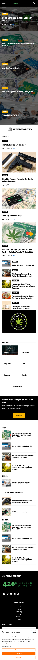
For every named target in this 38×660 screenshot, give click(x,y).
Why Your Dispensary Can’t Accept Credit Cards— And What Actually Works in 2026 (17, 251)
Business (15, 270)
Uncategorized (17, 386)
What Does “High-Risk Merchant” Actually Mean (17, 92)
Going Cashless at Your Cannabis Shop (17, 19)
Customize (18, 650)
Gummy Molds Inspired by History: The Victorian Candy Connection (23, 297)
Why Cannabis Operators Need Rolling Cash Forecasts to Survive (22, 275)
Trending (24, 375)
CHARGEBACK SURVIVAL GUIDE (12, 115)
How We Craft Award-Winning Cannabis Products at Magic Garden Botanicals (23, 286)
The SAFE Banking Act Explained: (14, 145)
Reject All (18, 657)
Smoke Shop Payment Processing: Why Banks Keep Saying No (18, 44)
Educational (16, 280)
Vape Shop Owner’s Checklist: (11, 68)
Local (23, 364)
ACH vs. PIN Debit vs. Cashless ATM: (23, 265)
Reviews (7, 375)
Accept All (19, 653)
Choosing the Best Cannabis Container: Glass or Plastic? (21, 307)
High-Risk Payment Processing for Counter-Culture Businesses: (18, 180)
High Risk (5, 13)
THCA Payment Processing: (12, 215)
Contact (19, 415)
